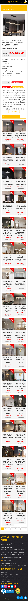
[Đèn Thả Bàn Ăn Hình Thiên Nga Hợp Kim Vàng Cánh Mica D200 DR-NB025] (20, 479)
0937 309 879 (17, 549)
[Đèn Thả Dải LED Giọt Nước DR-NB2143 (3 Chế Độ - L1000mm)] (20, 324)
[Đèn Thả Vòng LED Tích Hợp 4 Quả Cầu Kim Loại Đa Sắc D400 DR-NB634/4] (8, 479)
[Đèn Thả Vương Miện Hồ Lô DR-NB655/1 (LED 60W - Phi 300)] (8, 375)
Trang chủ (6, 7)
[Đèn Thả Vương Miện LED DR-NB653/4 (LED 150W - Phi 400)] (20, 401)
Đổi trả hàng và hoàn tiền (9, 579)
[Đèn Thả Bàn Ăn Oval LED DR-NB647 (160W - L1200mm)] (20, 273)
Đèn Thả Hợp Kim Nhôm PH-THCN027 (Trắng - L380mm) (7, 135)
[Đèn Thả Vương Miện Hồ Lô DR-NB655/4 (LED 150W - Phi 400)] (20, 375)
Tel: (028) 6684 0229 (7, 547)
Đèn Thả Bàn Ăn (9, 9)
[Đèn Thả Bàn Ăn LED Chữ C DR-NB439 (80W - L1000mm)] (8, 324)
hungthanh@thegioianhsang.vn (12, 557)
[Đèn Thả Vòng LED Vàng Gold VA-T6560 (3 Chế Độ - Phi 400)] (8, 273)
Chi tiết (7, 152)
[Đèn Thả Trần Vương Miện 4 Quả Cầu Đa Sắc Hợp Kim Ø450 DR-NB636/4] (20, 451)
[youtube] (9, 586)
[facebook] (2, 586)
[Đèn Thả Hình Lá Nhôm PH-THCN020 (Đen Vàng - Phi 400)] (20, 197)
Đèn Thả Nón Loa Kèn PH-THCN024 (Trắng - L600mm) (8, 183)
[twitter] (12, 586)
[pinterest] (15, 586)
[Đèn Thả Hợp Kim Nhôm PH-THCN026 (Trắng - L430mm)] (20, 126)
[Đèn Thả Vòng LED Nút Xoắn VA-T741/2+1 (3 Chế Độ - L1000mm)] (20, 248)
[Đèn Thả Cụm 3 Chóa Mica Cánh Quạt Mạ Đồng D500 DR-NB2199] (20, 506)
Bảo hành (4, 572)
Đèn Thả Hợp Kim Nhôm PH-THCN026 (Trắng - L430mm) (20, 135)
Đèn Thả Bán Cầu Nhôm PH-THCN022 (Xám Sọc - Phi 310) (20, 183)
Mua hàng (8, 152)
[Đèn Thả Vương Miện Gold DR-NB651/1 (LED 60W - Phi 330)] (8, 350)
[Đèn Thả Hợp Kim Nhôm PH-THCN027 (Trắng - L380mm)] (8, 126)
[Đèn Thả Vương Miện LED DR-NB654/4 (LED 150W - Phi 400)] (20, 426)
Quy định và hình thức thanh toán (11, 575)
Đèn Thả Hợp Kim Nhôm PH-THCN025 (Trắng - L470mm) (7, 159)
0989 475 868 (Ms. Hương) (17, 552)
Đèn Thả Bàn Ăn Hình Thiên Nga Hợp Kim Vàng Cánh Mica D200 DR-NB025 (20, 490)
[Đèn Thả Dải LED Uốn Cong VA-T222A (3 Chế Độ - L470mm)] (20, 223)
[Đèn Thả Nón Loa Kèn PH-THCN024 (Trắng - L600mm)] (8, 173)
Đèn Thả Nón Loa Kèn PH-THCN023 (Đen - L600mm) (20, 159)
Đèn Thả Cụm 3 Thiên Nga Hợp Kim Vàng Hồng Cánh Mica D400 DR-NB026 (7, 517)
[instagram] (5, 586)
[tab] (7, 87)
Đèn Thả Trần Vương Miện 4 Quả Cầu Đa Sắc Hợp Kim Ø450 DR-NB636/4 (20, 463)
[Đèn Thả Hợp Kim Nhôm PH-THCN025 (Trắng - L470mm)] (8, 149)
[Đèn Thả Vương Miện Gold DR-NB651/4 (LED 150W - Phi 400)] (20, 350)
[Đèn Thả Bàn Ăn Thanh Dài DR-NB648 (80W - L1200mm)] (8, 299)
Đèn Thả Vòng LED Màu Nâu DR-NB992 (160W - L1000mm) (20, 308)
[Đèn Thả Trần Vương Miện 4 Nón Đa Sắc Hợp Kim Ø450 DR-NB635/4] (8, 451)
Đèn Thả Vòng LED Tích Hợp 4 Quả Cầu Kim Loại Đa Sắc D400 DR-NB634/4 (8, 490)
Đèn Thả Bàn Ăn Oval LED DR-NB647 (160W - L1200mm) (20, 283)
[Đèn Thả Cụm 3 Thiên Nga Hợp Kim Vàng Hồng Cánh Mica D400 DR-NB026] (8, 506)
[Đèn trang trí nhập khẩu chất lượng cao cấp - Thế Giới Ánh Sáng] (14, 2)
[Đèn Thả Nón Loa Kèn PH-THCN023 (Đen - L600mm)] (20, 149)
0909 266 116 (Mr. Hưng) (17, 554)
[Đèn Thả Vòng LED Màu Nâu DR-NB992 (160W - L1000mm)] (20, 299)
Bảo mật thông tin (7, 581)
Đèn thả (13, 7)
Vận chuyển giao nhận (8, 577)
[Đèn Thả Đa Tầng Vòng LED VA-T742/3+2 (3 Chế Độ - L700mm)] (8, 248)
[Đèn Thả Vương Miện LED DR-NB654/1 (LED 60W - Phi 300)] (8, 426)
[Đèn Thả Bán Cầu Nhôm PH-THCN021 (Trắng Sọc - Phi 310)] (8, 197)
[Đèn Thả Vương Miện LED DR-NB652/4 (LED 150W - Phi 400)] (8, 401)
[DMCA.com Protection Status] (17, 591)
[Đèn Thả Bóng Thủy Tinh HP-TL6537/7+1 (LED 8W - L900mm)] (8, 223)
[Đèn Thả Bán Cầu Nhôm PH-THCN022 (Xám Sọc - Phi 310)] (20, 173)
